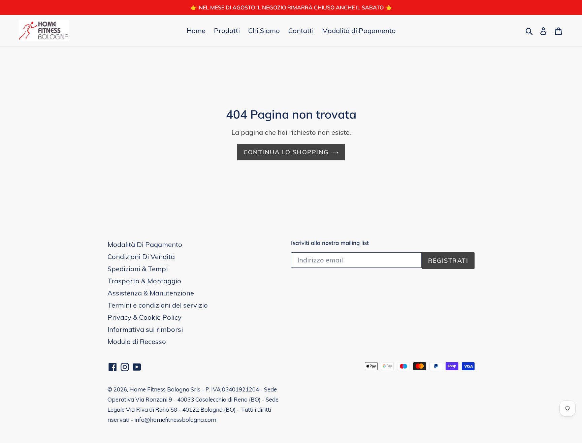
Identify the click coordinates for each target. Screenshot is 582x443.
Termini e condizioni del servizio (157, 305)
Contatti (301, 30)
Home (196, 30)
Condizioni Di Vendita (141, 256)
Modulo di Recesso (136, 341)
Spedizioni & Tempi (137, 268)
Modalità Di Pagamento (144, 244)
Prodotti (227, 30)
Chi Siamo (264, 30)
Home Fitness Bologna (159, 389)
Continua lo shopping (286, 152)
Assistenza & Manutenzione (150, 293)
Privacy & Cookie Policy (144, 317)
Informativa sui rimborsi (145, 329)
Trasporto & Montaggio (144, 281)
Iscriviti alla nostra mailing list (330, 243)
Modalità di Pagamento (359, 30)
